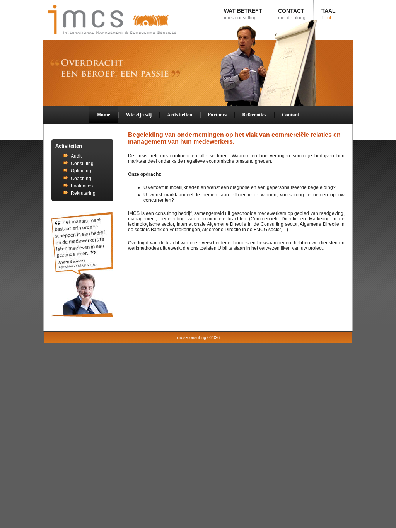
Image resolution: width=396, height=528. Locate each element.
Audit (76, 156)
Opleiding (81, 171)
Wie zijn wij (139, 114)
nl (329, 17)
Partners (217, 114)
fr (322, 17)
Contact (290, 114)
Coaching (81, 178)
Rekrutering (83, 193)
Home (103, 114)
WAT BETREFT (243, 14)
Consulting (82, 163)
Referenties (254, 114)
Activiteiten (179, 114)
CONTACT (292, 14)
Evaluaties (82, 186)
